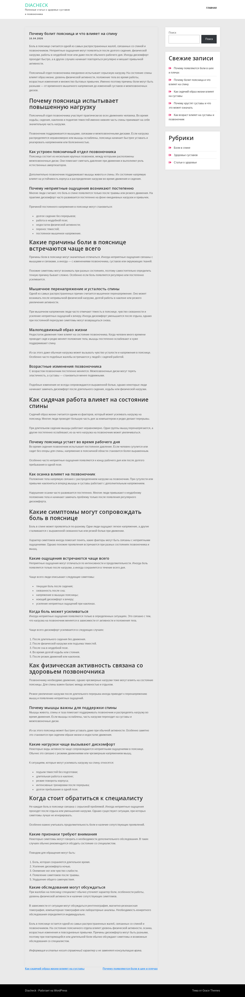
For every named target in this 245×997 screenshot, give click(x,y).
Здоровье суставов (186, 155)
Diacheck (36, 5)
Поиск (172, 32)
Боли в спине (182, 147)
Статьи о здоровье (185, 162)
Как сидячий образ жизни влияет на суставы (54, 968)
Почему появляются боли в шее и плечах (130, 968)
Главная (211, 7)
